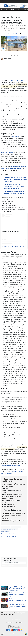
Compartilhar (13, 55)
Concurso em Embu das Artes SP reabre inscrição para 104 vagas (14, 192)
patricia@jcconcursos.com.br (10, 59)
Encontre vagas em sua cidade (8, 560)
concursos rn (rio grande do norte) (9, 529)
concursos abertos (16, 527)
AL (7, 9)
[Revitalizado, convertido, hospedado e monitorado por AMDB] (26, 633)
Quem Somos (9, 619)
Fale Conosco (18, 619)
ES (22, 9)
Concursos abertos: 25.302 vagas (9, 533)
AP (9, 9)
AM (12, 9)
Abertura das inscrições (13, 513)
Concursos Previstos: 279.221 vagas (10, 537)
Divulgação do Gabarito (13, 521)
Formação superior (7, 152)
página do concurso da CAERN (10, 465)
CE (17, 9)
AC (4, 9)
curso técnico (15, 136)
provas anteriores (5, 531)
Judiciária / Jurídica (7, 498)
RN (14, 506)
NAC (2, 9)
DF (19, 9)
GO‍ (25, 9)
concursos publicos (5, 527)
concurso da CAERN (17, 80)
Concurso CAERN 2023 (13, 33)
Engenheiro (20, 494)
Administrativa (16, 496)
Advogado (9, 494)
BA (14, 9)
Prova (7, 519)
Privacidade (19, 622)
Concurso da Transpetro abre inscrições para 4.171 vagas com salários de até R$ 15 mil (14, 186)
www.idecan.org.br (20, 105)
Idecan (12, 504)
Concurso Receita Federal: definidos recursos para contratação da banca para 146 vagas (15, 179)
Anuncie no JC (9, 622)
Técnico (15, 494)
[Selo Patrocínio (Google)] (22, 5)
